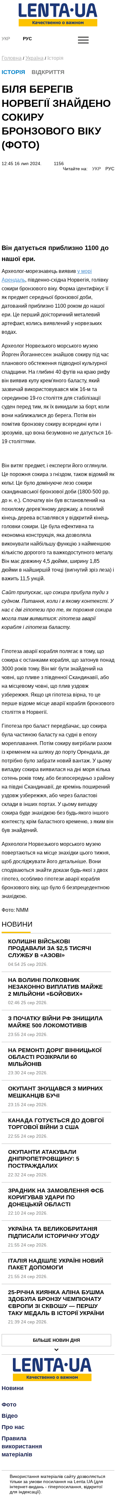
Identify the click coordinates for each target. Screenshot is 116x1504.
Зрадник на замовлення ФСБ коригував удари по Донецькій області (56, 1197)
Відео (10, 1416)
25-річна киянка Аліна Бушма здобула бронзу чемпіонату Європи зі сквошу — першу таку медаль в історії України (56, 1302)
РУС (109, 168)
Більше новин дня (56, 1340)
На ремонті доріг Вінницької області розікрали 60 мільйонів (55, 1057)
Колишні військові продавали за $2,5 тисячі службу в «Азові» (49, 948)
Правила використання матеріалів (22, 1446)
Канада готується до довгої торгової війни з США (56, 1124)
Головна (12, 58)
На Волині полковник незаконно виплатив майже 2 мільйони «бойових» (55, 987)
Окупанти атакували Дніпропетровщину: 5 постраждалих (43, 1159)
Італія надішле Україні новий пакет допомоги (55, 1264)
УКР (96, 168)
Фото (9, 1404)
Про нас (13, 1427)
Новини (13, 1388)
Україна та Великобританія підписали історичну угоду (53, 1232)
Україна (34, 58)
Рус (27, 38)
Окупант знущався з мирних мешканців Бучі (55, 1092)
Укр (6, 38)
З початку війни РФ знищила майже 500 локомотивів (55, 1022)
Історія (55, 58)
